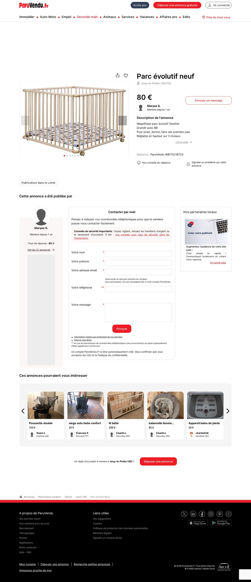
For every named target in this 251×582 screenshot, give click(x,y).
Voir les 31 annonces (38, 249)
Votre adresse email (84, 270)
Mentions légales (102, 533)
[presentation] (24, 411)
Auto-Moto (48, 17)
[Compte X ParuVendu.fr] (184, 514)
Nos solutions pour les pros (34, 523)
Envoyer (121, 328)
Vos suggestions (102, 518)
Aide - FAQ (25, 552)
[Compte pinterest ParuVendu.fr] (220, 514)
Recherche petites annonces (92, 564)
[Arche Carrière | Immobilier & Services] (224, 567)
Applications (26, 542)
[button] (122, 120)
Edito (186, 17)
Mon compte (27, 564)
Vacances (147, 17)
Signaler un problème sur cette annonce (209, 164)
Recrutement (26, 528)
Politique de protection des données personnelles (120, 528)
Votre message (81, 304)
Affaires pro (168, 17)
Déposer (177, 5)
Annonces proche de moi (35, 570)
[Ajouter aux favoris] (126, 75)
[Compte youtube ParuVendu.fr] (229, 514)
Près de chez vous (218, 17)
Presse (23, 537)
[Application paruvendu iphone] (198, 523)
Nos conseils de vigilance (156, 162)
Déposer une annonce (55, 564)
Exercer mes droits (83, 340)
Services (128, 17)
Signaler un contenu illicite (107, 537)
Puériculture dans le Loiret (38, 182)
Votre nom (78, 252)
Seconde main (87, 17)
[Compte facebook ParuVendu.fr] (202, 514)
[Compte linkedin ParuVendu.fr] (193, 514)
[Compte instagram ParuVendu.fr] (211, 514)
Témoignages (26, 533)
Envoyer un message (208, 100)
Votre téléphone (81, 287)
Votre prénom (80, 261)
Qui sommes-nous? (29, 518)
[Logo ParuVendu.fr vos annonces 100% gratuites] (33, 9)
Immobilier (26, 17)
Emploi (66, 17)
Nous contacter (28, 547)
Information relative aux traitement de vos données (98, 337)
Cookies (97, 523)
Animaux (109, 17)
